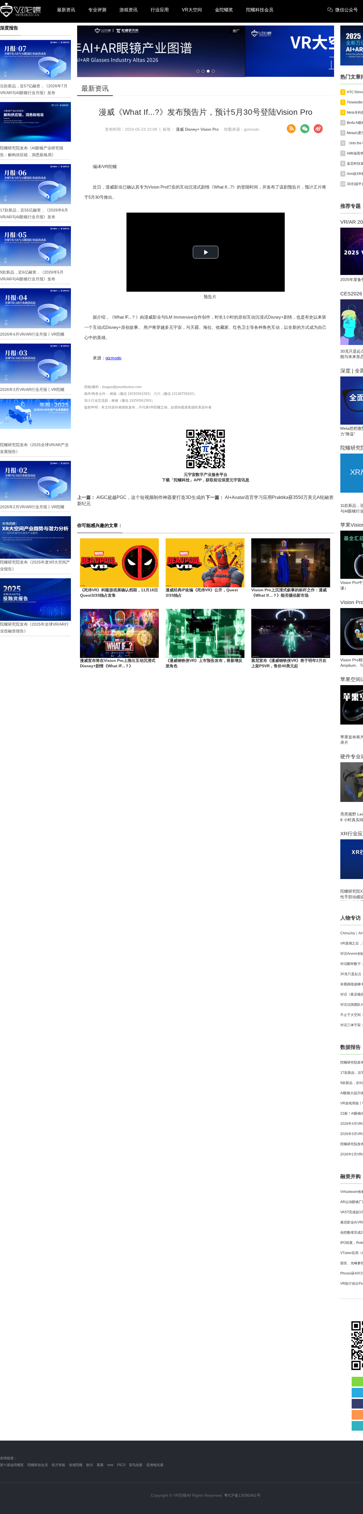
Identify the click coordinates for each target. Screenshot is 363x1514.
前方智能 (58, 1465)
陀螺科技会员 (259, 9)
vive (110, 1465)
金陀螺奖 (224, 9)
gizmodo (113, 357)
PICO (121, 1465)
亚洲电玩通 (154, 1465)
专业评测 (97, 9)
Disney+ (192, 129)
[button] (198, 71)
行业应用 (160, 9)
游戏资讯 (128, 9)
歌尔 (89, 1465)
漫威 (180, 129)
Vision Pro (210, 129)
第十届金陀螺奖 (12, 1465)
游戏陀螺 (76, 1465)
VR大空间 (192, 9)
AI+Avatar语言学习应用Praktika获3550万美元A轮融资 (270, 497)
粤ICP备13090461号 (242, 1495)
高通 (100, 1465)
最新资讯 (66, 9)
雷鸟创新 (136, 1465)
